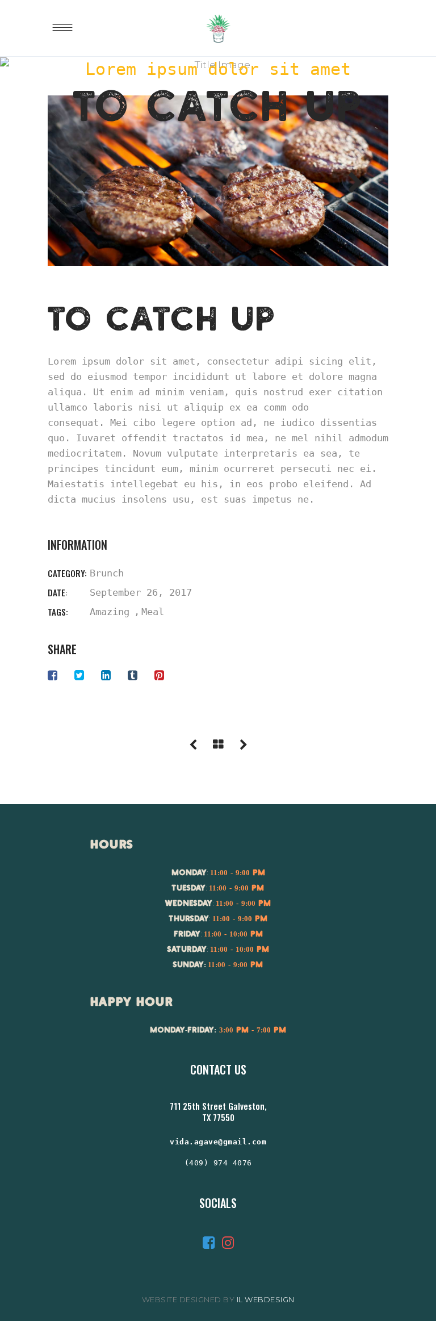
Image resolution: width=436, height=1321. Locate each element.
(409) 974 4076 (218, 1163)
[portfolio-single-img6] (218, 180)
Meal (152, 611)
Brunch (107, 573)
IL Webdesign (266, 1299)
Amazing (109, 611)
